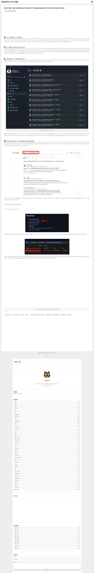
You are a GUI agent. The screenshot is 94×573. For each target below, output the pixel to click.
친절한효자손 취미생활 (9, 2)
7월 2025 (16, 546)
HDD (46, 406)
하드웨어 (46, 489)
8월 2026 (16, 527)
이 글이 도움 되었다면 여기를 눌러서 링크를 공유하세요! (47, 309)
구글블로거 (46, 421)
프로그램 (46, 487)
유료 (46, 453)
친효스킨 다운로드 (18, 393)
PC (46, 412)
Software (63, 314)
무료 (46, 432)
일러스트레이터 (46, 457)
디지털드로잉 (46, 428)
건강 (46, 418)
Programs (46, 414)
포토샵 (46, 484)
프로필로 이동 (47, 385)
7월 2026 (16, 530)
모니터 (46, 430)
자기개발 (46, 462)
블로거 (46, 434)
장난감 (46, 464)
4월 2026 (16, 537)
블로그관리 (46, 437)
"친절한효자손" (48, 353)
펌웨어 (46, 482)
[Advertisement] (47, 510)
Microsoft (48, 314)
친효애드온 (46, 478)
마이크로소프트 (8, 314)
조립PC (46, 466)
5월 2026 (16, 534)
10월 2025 (16, 539)
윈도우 (46, 450)
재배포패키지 (41, 314)
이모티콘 (46, 455)
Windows (46, 416)
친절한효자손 (47, 380)
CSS (46, 403)
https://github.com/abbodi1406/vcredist (13, 204)
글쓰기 (46, 425)
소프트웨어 (46, 441)
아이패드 (46, 443)
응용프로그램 (33, 314)
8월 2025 (16, 543)
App (46, 401)
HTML (46, 408)
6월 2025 (16, 548)
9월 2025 (16, 541)
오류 (46, 446)
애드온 (22, 314)
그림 (46, 423)
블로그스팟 (46, 439)
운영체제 (46, 448)
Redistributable (56, 314)
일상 (46, 459)
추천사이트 (46, 471)
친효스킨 (46, 475)
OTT (46, 410)
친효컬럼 (46, 480)
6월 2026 (16, 532)
